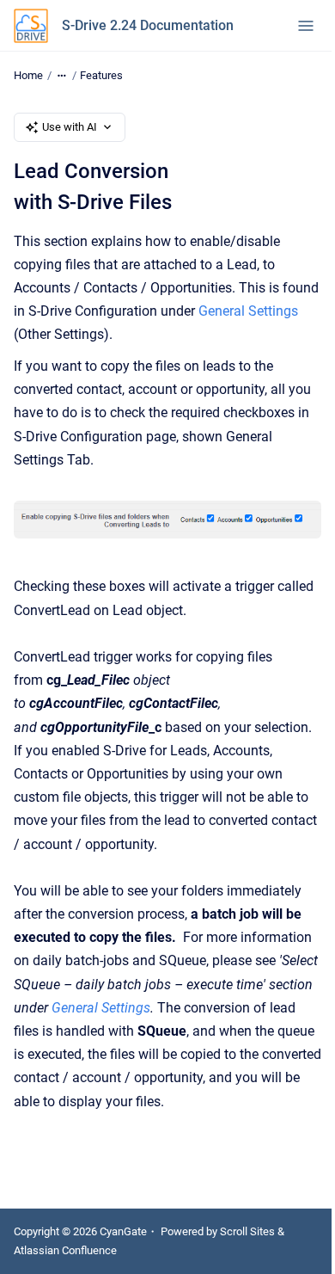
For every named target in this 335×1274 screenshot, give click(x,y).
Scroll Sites (247, 1231)
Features (101, 75)
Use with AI (69, 126)
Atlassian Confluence (65, 1250)
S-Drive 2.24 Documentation (148, 25)
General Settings (248, 311)
